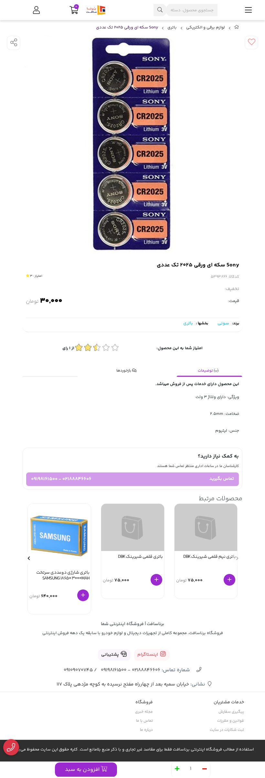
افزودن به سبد (83, 769)
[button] (29, 558)
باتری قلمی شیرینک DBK (140, 557)
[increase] (177, 769)
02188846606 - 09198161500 (61, 479)
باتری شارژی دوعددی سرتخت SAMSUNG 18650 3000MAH (63, 576)
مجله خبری (144, 712)
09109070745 (78, 670)
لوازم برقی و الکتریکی (205, 28)
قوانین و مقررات (230, 721)
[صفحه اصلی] (236, 28)
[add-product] (229, 580)
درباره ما (146, 730)
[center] (160, 10)
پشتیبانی (110, 654)
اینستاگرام (148, 654)
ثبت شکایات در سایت (227, 730)
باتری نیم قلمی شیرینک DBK (209, 557)
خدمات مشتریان (229, 702)
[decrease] (204, 769)
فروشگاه (144, 702)
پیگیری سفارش (231, 712)
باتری (172, 28)
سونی (223, 323)
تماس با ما (144, 721)
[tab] (209, 371)
